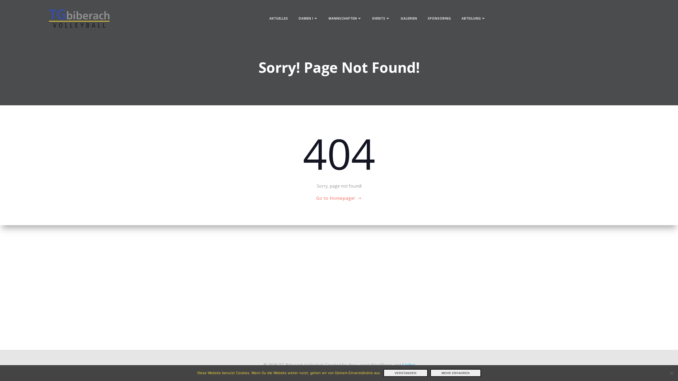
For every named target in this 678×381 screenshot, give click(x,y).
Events (378, 18)
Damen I (306, 18)
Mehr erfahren (455, 373)
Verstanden (406, 373)
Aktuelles (278, 18)
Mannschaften (343, 18)
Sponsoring (439, 18)
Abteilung (471, 18)
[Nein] (671, 373)
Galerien (409, 18)
